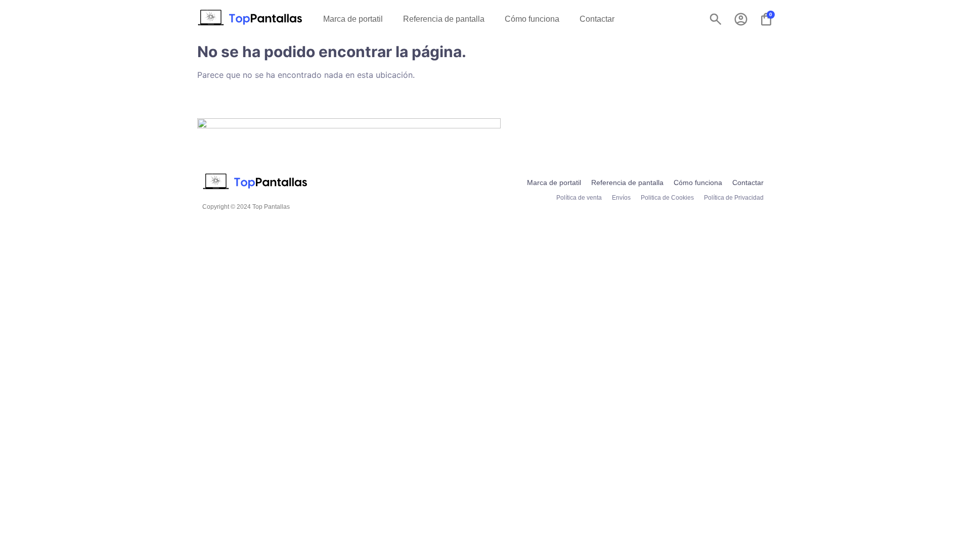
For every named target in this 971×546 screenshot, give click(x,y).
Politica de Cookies (667, 197)
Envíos (621, 197)
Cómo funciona (532, 19)
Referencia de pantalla (443, 19)
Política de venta (579, 197)
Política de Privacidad (734, 197)
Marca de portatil (353, 19)
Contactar (597, 19)
